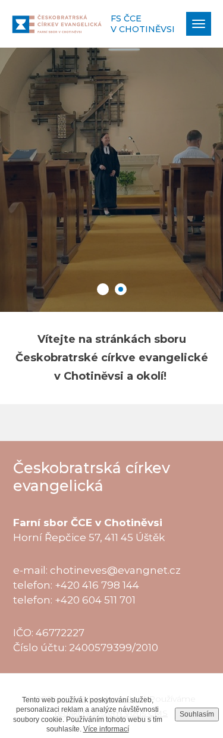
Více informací (106, 729)
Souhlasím (197, 714)
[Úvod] (57, 23)
